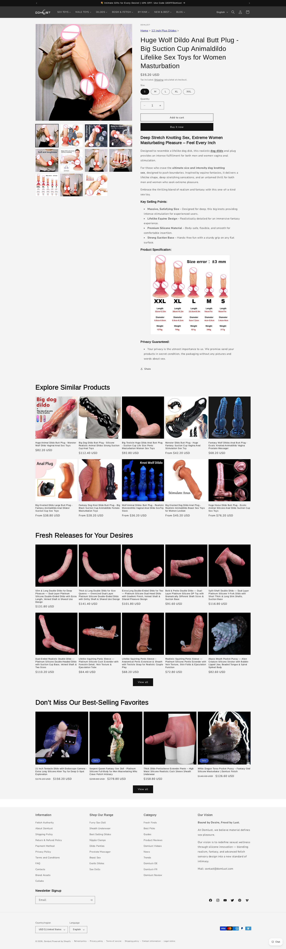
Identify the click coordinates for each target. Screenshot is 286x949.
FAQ (37, 863)
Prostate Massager (100, 851)
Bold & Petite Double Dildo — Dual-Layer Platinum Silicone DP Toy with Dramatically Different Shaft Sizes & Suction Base (184, 594)
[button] (233, 12)
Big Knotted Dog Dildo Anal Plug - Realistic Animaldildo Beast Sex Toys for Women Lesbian (185, 508)
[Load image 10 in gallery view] (71, 185)
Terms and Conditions (47, 857)
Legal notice (169, 941)
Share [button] (147, 368)
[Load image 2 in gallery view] (71, 135)
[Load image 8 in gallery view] (120, 160)
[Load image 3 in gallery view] (96, 135)
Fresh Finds (150, 822)
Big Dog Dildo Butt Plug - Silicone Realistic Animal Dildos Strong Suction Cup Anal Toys (99, 445)
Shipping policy (132, 941)
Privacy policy (96, 941)
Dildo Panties (97, 846)
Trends (147, 857)
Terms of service (113, 941)
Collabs (39, 881)
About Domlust (44, 828)
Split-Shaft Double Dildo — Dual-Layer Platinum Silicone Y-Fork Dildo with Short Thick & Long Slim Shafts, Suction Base (229, 594)
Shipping (158, 79)
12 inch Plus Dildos (163, 30)
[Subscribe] (91, 900)
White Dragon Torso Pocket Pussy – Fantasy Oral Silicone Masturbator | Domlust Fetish (224, 770)
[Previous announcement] (36, 3)
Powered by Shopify (61, 941)
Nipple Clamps (98, 840)
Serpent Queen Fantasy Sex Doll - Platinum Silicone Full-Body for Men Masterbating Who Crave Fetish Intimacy (113, 771)
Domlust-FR (150, 869)
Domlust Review (153, 875)
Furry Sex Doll (98, 822)
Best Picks (149, 828)
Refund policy (80, 941)
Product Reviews (153, 840)
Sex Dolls (95, 869)
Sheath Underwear (100, 828)
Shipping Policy (44, 834)
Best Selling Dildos (100, 834)
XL (176, 91)
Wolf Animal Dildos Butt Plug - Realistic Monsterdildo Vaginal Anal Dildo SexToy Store (143, 508)
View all (143, 682)
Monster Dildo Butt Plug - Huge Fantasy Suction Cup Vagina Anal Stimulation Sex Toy (183, 445)
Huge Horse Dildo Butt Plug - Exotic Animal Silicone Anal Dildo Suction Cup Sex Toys (229, 508)
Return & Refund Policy (48, 840)
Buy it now (177, 127)
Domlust (48, 941)
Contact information (151, 941)
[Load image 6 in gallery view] (71, 160)
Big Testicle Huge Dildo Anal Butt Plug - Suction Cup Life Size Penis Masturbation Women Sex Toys (142, 445)
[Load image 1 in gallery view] (46, 135)
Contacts (40, 869)
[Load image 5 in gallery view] (46, 160)
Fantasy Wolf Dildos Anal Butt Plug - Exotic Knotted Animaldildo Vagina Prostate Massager (228, 445)
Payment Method (44, 846)
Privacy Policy (43, 851)
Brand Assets (42, 875)
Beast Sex (95, 857)
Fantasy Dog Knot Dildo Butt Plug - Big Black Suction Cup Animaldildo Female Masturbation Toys (99, 508)
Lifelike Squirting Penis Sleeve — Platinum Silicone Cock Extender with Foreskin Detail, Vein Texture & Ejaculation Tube (99, 663)
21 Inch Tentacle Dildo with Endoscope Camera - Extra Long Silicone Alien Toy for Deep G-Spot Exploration (61, 771)
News (147, 851)
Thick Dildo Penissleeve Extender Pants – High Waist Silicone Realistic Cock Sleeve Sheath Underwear (169, 771)
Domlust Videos (153, 846)
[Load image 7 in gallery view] (96, 160)
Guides (147, 834)
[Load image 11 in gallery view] (96, 185)
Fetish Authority (44, 822)
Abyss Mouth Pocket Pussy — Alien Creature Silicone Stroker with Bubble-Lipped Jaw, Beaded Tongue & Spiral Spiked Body (229, 663)
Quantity (145, 98)
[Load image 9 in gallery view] (46, 185)
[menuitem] (64, 12)
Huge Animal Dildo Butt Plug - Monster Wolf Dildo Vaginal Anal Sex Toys (55, 444)
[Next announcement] (249, 3)
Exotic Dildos (97, 863)
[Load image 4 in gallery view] (120, 135)
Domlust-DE (151, 863)
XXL (189, 91)
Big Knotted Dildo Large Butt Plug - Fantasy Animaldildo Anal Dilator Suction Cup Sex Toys (53, 508)
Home (144, 30)
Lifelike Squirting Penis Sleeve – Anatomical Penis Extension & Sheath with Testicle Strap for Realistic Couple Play (142, 663)
